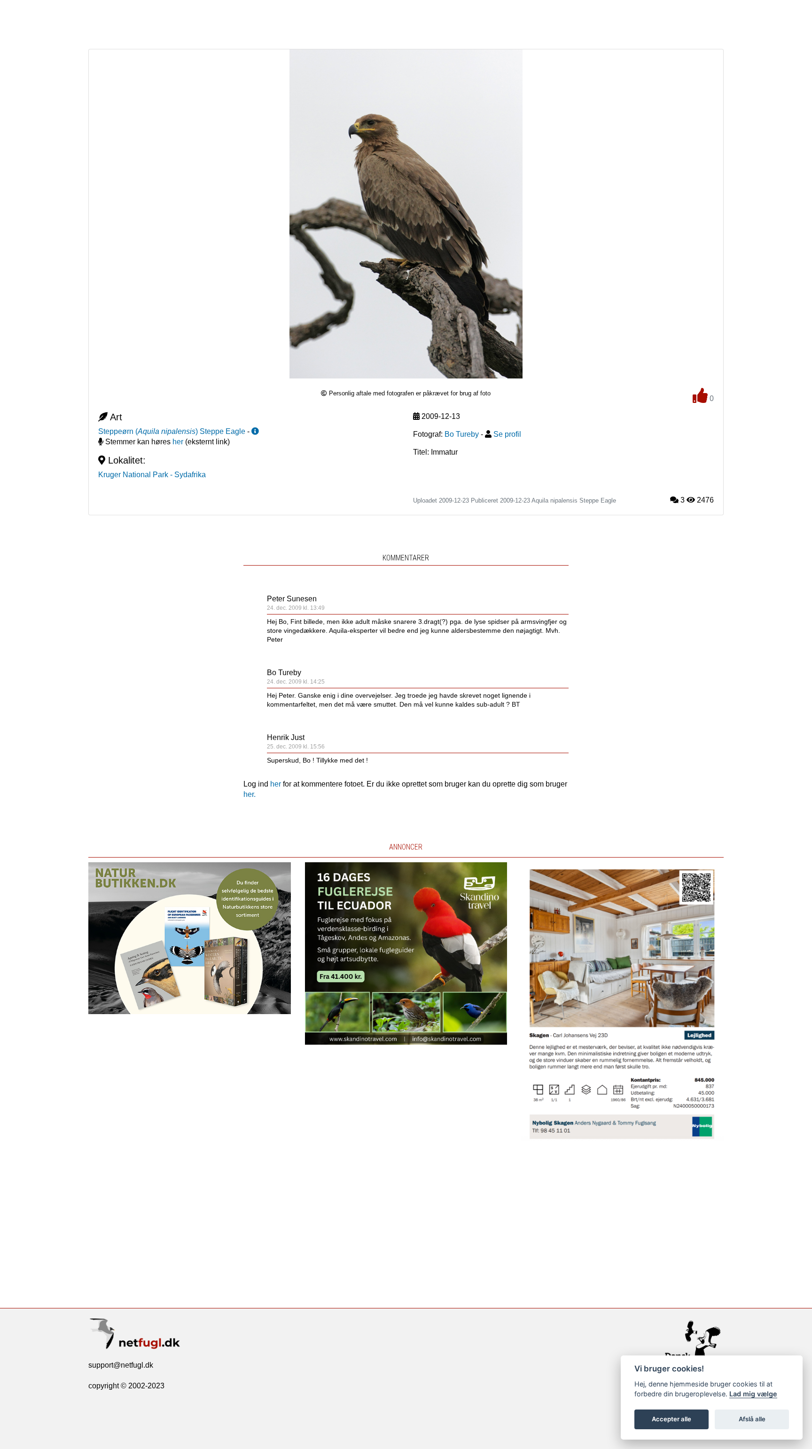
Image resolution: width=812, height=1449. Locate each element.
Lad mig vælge (753, 1394)
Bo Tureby (284, 673)
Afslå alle (752, 1419)
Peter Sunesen (292, 599)
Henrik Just (285, 737)
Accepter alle (671, 1419)
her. (249, 794)
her (177, 442)
